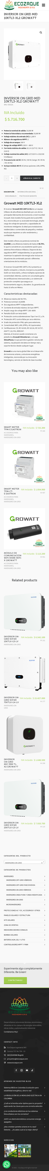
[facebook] (16, 1070)
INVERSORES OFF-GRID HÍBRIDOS (19, 880)
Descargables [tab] (10, 196)
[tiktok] (32, 1070)
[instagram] (21, 1070)
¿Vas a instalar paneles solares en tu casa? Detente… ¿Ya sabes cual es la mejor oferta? (21, 1128)
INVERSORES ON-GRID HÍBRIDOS (18, 890)
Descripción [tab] (9, 192)
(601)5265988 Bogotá (15, 1055)
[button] (41, 32)
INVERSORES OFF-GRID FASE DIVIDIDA (20, 885)
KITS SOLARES (9, 920)
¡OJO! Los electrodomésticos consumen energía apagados (22, 1120)
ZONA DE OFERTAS (11, 925)
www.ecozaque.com (15, 1062)
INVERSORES (8, 876)
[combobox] (24, 862)
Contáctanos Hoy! (11, 1032)
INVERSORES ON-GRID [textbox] (23, 863)
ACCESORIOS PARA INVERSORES (11, 433)
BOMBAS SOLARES (11, 935)
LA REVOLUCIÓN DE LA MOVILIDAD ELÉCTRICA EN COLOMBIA (23, 1097)
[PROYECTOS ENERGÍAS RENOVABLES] (10, 1150)
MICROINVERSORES (13, 904)
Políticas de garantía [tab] (28, 196)
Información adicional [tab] (27, 192)
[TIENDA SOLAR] (24, 1150)
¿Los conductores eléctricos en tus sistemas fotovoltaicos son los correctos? (21, 1112)
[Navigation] (43, 5)
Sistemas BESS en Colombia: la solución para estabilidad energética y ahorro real (21, 1089)
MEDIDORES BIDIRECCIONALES (15, 930)
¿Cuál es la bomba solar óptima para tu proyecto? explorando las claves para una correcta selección (23, 1104)
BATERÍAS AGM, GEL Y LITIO (14, 940)
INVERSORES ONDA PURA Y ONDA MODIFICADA (24, 895)
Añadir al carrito (32, 178)
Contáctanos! (15, 980)
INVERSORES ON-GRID (12, 437)
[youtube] (27, 1070)
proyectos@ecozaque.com (17, 1059)
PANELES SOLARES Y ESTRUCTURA (17, 915)
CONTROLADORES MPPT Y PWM (16, 944)
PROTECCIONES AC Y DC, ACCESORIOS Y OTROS (22, 910)
